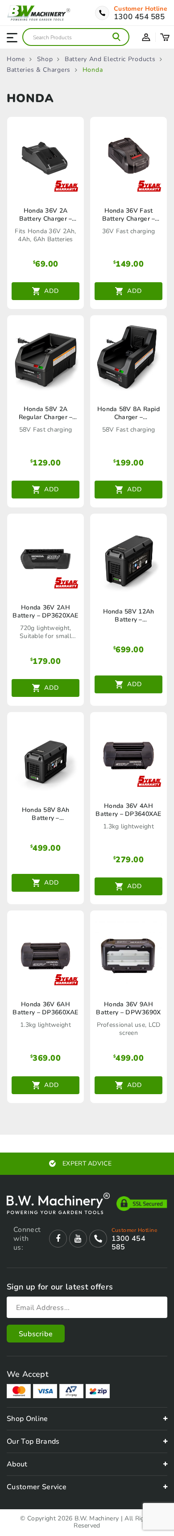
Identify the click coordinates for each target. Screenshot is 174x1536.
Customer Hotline (140, 9)
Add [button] (51, 291)
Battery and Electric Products (110, 59)
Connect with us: (26, 1238)
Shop (45, 59)
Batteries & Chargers (38, 70)
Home (16, 59)
